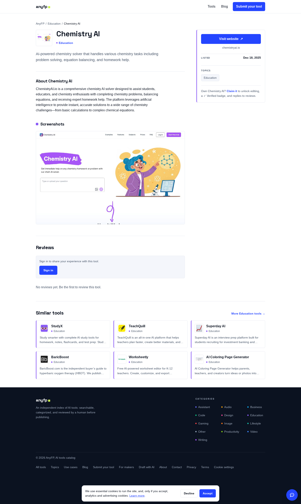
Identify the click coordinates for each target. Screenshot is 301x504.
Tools (211, 6)
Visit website (231, 39)
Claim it (232, 91)
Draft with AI (146, 467)
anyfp (41, 6)
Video (254, 431)
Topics (55, 467)
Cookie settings (224, 467)
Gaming (203, 423)
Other (202, 431)
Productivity (231, 431)
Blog (224, 6)
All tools (41, 467)
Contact (177, 467)
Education (54, 23)
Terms (205, 467)
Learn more (137, 495)
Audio (228, 407)
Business (256, 407)
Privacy (191, 467)
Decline (189, 493)
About (163, 467)
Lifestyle (255, 423)
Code (201, 415)
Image (228, 423)
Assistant (204, 407)
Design (228, 415)
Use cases (70, 467)
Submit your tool (249, 6)
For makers (126, 467)
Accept (208, 493)
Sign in (48, 270)
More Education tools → (248, 313)
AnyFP (40, 23)
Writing (202, 439)
